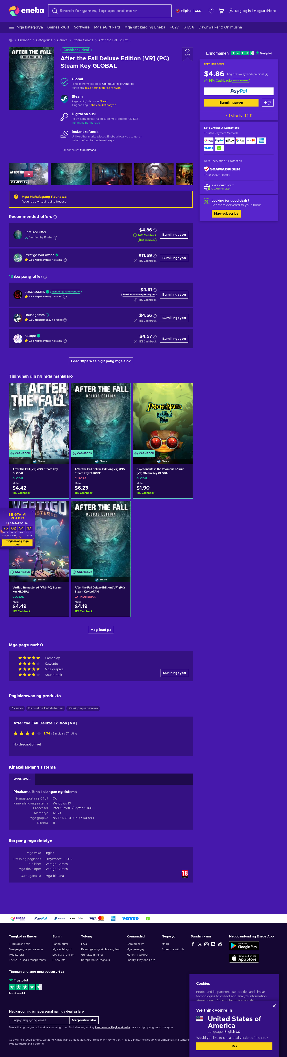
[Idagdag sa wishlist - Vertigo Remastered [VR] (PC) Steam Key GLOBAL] (61, 508)
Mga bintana (55, 876)
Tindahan (24, 40)
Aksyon (17, 708)
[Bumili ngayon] (239, 91)
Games (62, 40)
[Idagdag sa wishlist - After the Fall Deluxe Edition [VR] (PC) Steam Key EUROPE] (122, 390)
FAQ (84, 944)
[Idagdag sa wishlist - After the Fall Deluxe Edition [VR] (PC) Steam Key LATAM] (122, 508)
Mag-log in (243, 11)
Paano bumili (60, 944)
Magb (165, 944)
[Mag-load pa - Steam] (64, 99)
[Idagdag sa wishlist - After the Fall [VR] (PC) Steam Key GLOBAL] (61, 390)
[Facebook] (193, 944)
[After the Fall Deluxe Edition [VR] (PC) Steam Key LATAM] (101, 536)
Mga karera (16, 954)
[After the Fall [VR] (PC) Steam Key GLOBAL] (39, 418)
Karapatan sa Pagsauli (95, 960)
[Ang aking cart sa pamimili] (221, 10)
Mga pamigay (135, 949)
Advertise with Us (173, 949)
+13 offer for (239, 115)
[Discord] (213, 944)
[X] (200, 944)
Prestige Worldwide (39, 255)
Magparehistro (265, 11)
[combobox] (110, 11)
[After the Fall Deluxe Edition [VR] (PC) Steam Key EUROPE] (101, 418)
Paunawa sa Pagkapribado (112, 1027)
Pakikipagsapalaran (83, 708)
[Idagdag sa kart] (268, 103)
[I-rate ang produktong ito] (28, 734)
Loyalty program (63, 954)
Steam (104, 101)
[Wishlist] (211, 10)
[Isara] (274, 1006)
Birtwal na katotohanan (45, 708)
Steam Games (82, 40)
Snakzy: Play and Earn (141, 960)
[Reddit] (220, 944)
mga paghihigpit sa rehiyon (103, 88)
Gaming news (135, 944)
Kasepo (30, 336)
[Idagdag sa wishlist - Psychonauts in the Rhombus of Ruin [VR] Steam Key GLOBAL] (185, 390)
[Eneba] (26, 10)
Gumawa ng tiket (92, 954)
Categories (44, 40)
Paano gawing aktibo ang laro (100, 949)
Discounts (58, 960)
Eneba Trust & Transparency (27, 960)
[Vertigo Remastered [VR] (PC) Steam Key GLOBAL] (39, 536)
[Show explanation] (65, 260)
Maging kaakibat (137, 954)
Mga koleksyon (62, 949)
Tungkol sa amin (19, 944)
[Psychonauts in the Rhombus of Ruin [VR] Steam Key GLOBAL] (163, 418)
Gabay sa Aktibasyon (102, 105)
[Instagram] (206, 944)
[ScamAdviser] (222, 169)
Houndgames (35, 315)
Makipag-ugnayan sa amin (26, 949)
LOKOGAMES (35, 292)
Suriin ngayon (174, 673)
